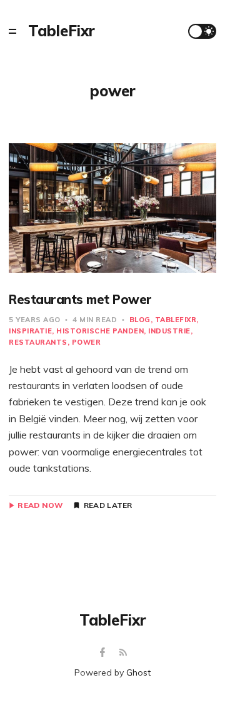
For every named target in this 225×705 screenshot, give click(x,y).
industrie (169, 331)
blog (140, 319)
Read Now (40, 505)
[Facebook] (104, 653)
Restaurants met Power (80, 299)
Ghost (138, 672)
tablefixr (176, 319)
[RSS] (123, 653)
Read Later (108, 505)
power (86, 342)
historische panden (100, 331)
